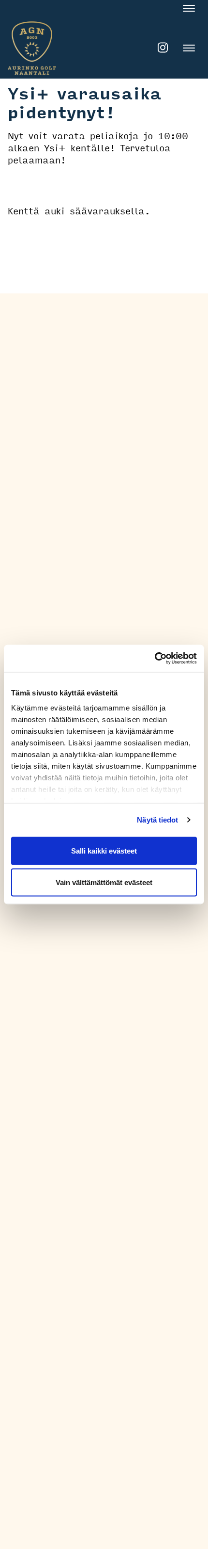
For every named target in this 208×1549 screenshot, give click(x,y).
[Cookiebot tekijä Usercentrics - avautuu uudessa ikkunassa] (154, 658)
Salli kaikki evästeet (104, 850)
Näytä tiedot (157, 820)
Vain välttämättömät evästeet (104, 882)
